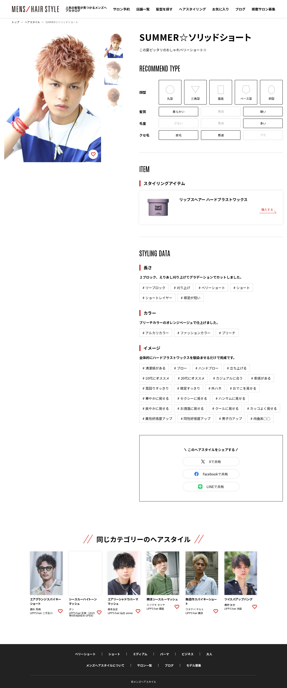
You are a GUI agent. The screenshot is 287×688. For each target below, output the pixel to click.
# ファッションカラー (194, 332)
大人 (209, 653)
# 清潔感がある (154, 368)
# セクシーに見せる (192, 398)
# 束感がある (261, 378)
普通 (221, 111)
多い (263, 123)
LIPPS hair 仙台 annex (120, 613)
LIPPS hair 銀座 (155, 608)
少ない (178, 123)
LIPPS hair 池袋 (233, 608)
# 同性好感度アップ (196, 418)
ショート (114, 653)
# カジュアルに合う (228, 378)
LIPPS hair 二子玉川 (41, 613)
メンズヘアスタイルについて (105, 665)
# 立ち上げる (237, 368)
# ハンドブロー (207, 368)
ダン (71, 609)
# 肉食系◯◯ (260, 418)
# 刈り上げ (182, 287)
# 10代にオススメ (155, 378)
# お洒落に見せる (190, 408)
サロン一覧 (144, 665)
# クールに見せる (225, 408)
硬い (263, 111)
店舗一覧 (143, 9)
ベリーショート (85, 653)
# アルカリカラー (155, 332)
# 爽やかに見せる (155, 408)
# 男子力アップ (230, 418)
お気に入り (220, 9)
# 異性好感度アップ (157, 418)
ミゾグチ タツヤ (156, 605)
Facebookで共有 (215, 473)
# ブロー (180, 368)
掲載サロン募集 (263, 9)
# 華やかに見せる (155, 398)
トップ (15, 22)
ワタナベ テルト (195, 609)
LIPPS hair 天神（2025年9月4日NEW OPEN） (82, 614)
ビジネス (188, 653)
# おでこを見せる (243, 388)
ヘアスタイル (32, 22)
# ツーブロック (153, 287)
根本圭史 (113, 609)
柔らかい (178, 111)
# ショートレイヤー (157, 297)
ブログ (240, 9)
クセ (263, 135)
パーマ (164, 653)
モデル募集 (193, 665)
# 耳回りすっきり (155, 388)
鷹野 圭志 (229, 605)
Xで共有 (215, 461)
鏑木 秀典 (35, 609)
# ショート (241, 287)
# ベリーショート (212, 287)
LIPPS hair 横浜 (194, 613)
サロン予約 (121, 9)
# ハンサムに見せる (230, 398)
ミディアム (140, 653)
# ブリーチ (227, 332)
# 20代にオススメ (191, 378)
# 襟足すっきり (188, 388)
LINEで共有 (215, 486)
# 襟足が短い (190, 297)
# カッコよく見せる (262, 408)
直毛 (179, 135)
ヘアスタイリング (192, 9)
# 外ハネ (214, 388)
